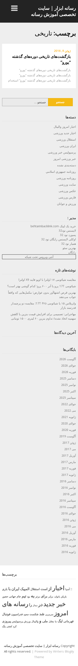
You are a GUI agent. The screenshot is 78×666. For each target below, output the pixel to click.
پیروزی (6, 621)
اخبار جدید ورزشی (64, 133)
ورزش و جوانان (66, 204)
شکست (34, 614)
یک (4, 626)
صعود (26, 614)
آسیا (67, 589)
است (44, 589)
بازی (4, 589)
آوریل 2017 (69, 455)
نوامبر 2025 (68, 385)
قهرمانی (68, 621)
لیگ (60, 621)
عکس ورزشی (67, 191)
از (50, 588)
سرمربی (49, 614)
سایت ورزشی (67, 184)
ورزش (27, 621)
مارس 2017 (68, 462)
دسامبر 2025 (68, 378)
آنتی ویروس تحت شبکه (39, 257)
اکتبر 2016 (69, 494)
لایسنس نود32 (67, 230)
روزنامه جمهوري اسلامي (61, 172)
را (30, 604)
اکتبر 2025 (69, 391)
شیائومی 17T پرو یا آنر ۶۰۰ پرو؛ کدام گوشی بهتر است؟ (41, 286)
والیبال (34, 621)
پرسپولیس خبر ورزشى (62, 152)
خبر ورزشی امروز (64, 159)
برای (44, 595)
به (33, 596)
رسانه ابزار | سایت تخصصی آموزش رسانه (53, 11)
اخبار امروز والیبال (65, 127)
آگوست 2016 (67, 507)
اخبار (58, 588)
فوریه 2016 (69, 545)
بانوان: (57, 596)
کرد (15, 626)
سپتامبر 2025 (67, 398)
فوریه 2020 (69, 430)
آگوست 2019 (67, 436)
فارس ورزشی (67, 197)
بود (28, 596)
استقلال (35, 589)
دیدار (35, 605)
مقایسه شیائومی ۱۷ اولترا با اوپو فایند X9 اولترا (47, 280)
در (40, 604)
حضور (5, 596)
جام (19, 596)
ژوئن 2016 (69, 520)
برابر (50, 596)
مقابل (51, 621)
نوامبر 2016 (68, 488)
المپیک (25, 588)
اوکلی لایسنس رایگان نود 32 (58, 239)
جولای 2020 (68, 423)
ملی (45, 621)
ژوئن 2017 (69, 443)
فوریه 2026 (69, 372)
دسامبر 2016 (68, 481)
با (9, 588)
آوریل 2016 (69, 533)
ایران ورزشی (67, 146)
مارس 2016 (68, 539)
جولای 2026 (68, 365)
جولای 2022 (68, 404)
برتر (37, 596)
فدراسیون (17, 614)
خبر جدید (54, 604)
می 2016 (70, 526)
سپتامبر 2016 (67, 500)
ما (56, 621)
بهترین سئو (69, 248)
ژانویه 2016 (68, 552)
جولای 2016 (68, 513)
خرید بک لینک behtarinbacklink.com (53, 226)
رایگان (72, 252)
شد (41, 613)
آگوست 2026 (67, 359)
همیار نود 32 (68, 243)
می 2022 (70, 410)
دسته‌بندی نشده (66, 165)
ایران (15, 588)
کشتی (9, 626)
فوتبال (6, 614)
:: (71, 588)
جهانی (12, 596)
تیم (24, 595)
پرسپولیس (17, 621)
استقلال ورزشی (66, 139)
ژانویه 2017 (68, 475)
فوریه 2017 (69, 468)
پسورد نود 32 (68, 235)
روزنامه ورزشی (66, 178)
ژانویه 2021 (68, 417)
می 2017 (70, 449)
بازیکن (64, 596)
